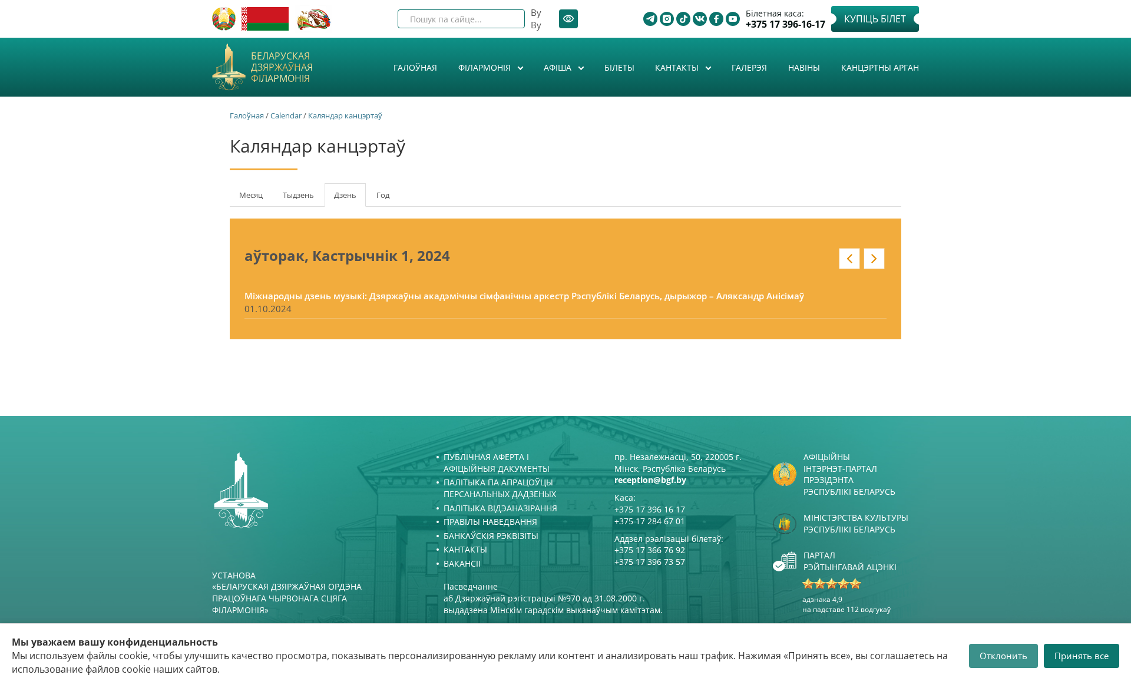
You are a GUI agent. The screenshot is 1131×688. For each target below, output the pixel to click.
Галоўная (415, 67)
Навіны (804, 67)
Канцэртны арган (880, 67)
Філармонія (485, 67)
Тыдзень (298, 195)
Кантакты (678, 67)
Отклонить (1003, 655)
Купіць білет (875, 18)
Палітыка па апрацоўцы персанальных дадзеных (500, 488)
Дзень (350, 198)
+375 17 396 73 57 (649, 561)
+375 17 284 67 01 (649, 521)
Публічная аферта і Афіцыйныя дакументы (497, 462)
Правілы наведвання (490, 521)
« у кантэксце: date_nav (849, 258)
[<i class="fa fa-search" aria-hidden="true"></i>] (506, 19)
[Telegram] (650, 19)
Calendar (286, 115)
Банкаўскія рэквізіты (491, 535)
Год (382, 195)
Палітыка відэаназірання (500, 508)
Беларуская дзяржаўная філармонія (282, 68)
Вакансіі (462, 563)
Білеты (619, 67)
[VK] (700, 19)
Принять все (1081, 655)
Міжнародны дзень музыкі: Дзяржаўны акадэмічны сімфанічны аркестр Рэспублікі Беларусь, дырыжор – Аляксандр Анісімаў (524, 296)
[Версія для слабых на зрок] (568, 18)
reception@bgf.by (650, 479)
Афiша (559, 67)
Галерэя (749, 67)
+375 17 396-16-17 (785, 24)
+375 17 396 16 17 (649, 509)
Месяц (251, 195)
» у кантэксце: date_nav (874, 258)
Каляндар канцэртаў (345, 115)
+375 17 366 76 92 (649, 549)
